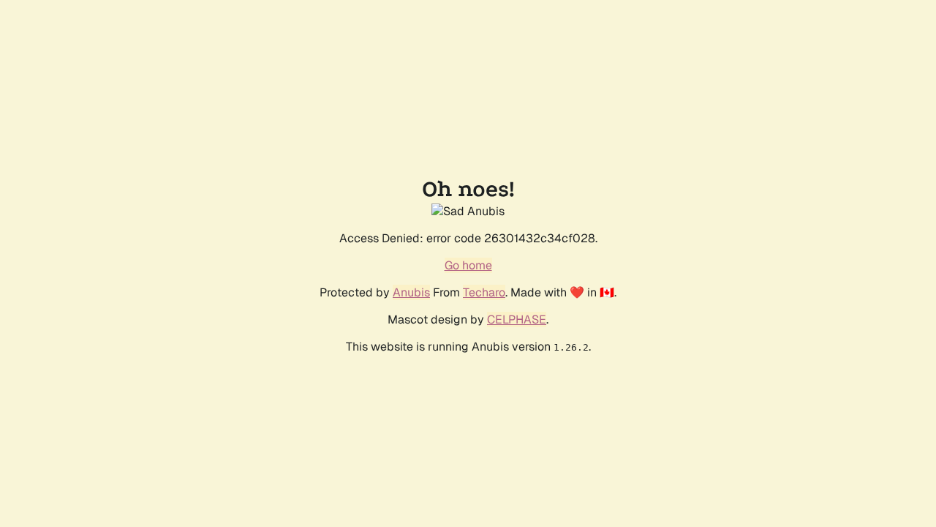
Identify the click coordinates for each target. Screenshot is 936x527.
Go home (468, 265)
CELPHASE (516, 319)
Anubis (411, 292)
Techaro (484, 292)
